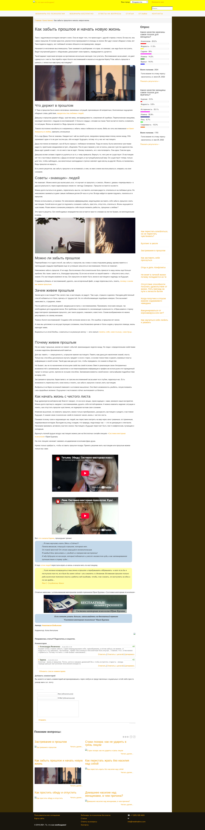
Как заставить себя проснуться (150, 259)
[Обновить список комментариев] (48, 643)
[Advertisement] (154, 186)
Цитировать (129, 654)
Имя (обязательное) (65, 694)
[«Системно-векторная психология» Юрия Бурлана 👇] (151, 818)
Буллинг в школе (149, 243)
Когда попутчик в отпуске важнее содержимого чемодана (153, 301)
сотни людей (45, 565)
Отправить (42, 720)
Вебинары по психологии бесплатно (95, 815)
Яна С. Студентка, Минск (53, 583)
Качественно (47, 20)
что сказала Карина (46, 538)
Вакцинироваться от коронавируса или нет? (152, 311)
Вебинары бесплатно (82, 13)
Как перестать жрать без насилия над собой (107, 761)
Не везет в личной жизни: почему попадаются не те (153, 275)
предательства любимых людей (70, 113)
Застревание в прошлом (51, 741)
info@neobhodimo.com (137, 821)
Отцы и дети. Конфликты (153, 267)
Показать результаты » (149, 81)
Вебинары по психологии (50, 13)
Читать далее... (76, 746)
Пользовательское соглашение (47, 815)
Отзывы (143, 13)
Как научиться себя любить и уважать (154, 321)
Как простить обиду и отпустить (55, 792)
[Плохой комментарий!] (127, 646)
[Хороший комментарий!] (125, 646)
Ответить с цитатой (115, 654)
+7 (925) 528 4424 (137, 815)
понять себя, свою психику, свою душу (115, 332)
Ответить (102, 654)
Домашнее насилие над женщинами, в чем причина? (104, 793)
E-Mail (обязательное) (66, 698)
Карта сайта (39, 818)
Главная (38, 20)
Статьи (130, 13)
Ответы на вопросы (109, 13)
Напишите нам (158, 2)
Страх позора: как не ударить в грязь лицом (105, 743)
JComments (132, 723)
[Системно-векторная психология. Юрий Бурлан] (151, 815)
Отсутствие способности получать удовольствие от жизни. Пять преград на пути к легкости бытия (154, 287)
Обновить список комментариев (52, 671)
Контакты (157, 13)
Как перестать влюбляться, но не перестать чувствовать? (154, 233)
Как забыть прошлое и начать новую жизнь (59, 761)
